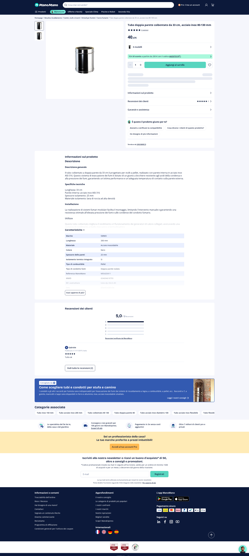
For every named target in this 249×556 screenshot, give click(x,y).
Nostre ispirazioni (103, 513)
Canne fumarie (102, 18)
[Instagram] (171, 522)
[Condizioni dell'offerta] (210, 56)
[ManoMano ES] (116, 532)
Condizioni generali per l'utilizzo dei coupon (54, 528)
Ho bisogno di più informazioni (144, 134)
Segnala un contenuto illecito (47, 513)
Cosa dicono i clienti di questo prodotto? (185, 128)
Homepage (39, 18)
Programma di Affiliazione (46, 525)
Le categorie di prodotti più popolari (111, 501)
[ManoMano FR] (98, 532)
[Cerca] (65, 5)
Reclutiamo (39, 521)
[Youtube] (177, 522)
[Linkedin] (159, 522)
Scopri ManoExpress (104, 521)
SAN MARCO (141, 144)
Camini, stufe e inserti (72, 18)
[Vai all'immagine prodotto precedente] (51, 60)
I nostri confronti (103, 505)
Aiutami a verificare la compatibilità (146, 128)
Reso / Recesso (41, 501)
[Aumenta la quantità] (140, 65)
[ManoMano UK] (104, 532)
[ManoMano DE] (110, 532)
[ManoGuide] (243, 549)
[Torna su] (211, 535)
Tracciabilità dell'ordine (45, 497)
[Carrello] (213, 5)
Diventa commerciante (44, 517)
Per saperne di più (149, 483)
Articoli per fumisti (88, 18)
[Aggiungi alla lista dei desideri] (209, 65)
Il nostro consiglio (103, 497)
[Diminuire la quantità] (130, 65)
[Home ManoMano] (47, 5)
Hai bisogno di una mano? (46, 505)
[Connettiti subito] (206, 5)
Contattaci (39, 509)
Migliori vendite (102, 517)
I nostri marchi (102, 509)
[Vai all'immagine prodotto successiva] (118, 60)
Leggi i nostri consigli (176, 398)
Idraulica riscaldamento (53, 18)
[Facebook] (165, 522)
